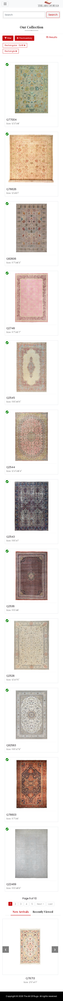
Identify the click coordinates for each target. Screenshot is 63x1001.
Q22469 (11, 884)
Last (50, 904)
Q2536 (10, 606)
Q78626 (11, 189)
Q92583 (11, 745)
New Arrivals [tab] (21, 911)
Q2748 (10, 328)
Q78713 (30, 978)
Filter (8, 38)
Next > (40, 904)
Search (53, 15)
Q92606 (11, 259)
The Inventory (25, 38)
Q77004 (11, 120)
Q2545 (10, 398)
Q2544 (10, 467)
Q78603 (11, 815)
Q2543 (10, 537)
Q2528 (10, 676)
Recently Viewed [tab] (43, 911)
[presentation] (5, 949)
